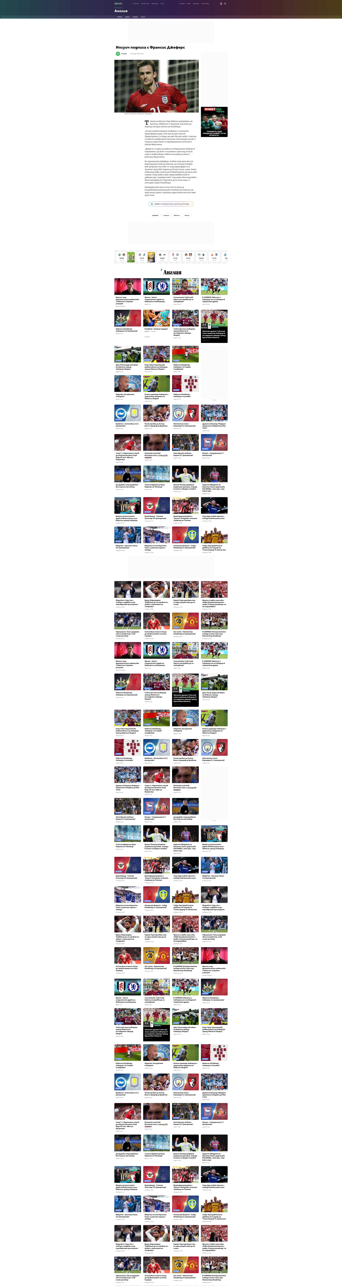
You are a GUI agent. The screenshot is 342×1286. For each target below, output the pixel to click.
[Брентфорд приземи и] (185, 505)
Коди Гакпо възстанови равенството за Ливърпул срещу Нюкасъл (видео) (156, 367)
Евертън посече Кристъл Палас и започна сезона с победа (155, 548)
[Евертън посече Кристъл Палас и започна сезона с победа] (156, 535)
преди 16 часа (119, 462)
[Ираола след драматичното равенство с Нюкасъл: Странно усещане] (127, 286)
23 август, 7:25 (120, 523)
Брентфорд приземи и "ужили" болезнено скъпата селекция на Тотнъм (185, 518)
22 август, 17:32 (206, 609)
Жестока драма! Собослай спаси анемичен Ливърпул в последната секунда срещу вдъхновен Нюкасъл (214, 334)
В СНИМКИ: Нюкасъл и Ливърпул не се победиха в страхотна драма (213, 299)
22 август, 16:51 (177, 636)
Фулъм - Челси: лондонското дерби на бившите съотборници (155, 299)
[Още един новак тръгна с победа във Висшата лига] (214, 505)
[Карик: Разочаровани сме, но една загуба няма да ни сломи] (185, 589)
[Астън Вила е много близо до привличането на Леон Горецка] (156, 621)
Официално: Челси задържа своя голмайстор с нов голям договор (127, 634)
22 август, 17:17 (120, 638)
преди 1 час (148, 304)
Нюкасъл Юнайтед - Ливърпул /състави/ (182, 395)
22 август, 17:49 (177, 607)
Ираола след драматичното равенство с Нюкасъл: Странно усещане (127, 300)
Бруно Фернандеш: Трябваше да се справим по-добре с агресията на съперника (156, 603)
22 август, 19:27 (120, 550)
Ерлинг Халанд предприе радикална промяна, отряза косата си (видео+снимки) (185, 487)
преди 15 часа (148, 401)
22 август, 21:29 (177, 523)
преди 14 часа (177, 371)
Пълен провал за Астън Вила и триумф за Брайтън (156, 425)
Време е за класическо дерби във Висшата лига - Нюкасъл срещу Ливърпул (127, 518)
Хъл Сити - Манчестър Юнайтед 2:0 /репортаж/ (184, 633)
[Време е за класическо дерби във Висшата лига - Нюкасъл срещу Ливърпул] (127, 505)
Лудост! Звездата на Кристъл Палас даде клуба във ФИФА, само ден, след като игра (213, 488)
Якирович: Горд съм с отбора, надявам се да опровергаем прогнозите (127, 602)
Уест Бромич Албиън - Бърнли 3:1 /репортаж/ (183, 454)
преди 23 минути (120, 306)
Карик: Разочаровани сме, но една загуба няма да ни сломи (184, 602)
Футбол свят (118, 7)
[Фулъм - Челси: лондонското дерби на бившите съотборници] (156, 286)
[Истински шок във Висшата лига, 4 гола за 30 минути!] (156, 442)
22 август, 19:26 (149, 552)
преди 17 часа (177, 458)
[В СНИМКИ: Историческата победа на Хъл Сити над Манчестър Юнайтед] (214, 621)
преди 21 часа (206, 493)
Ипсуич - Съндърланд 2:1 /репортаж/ (213, 454)
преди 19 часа (177, 491)
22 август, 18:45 (120, 607)
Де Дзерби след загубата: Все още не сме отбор (127, 486)
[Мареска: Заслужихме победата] (127, 383)
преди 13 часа (177, 337)
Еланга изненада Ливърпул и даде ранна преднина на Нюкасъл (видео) (156, 396)
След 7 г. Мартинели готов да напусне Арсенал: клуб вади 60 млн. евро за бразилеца (127, 456)
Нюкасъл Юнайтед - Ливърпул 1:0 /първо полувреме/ (182, 367)
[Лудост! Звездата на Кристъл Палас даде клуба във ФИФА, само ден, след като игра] (214, 474)
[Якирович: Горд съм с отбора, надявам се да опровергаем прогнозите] (127, 589)
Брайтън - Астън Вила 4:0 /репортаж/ (127, 425)
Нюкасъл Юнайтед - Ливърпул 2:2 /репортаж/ (127, 330)
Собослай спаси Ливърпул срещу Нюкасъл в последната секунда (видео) (184, 332)
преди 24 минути (120, 670)
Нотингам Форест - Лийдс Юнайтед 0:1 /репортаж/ (184, 547)
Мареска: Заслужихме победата (125, 395)
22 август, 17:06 (149, 638)
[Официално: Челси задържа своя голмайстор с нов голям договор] (127, 621)
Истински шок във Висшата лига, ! (156, 455)
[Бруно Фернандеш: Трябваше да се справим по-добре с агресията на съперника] (156, 589)
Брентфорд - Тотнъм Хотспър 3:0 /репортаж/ (155, 517)
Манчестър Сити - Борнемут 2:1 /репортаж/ (184, 425)
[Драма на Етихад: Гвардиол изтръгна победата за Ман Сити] (214, 413)
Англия (121, 11)
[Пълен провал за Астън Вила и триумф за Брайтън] (156, 413)
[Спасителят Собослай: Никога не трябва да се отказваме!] (185, 286)
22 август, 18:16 (149, 609)
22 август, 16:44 (206, 638)
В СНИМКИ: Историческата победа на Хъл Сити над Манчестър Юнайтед (214, 634)
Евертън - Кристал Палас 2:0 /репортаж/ (127, 547)
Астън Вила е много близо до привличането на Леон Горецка (156, 634)
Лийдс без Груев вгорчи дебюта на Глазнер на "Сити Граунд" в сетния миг (214, 548)
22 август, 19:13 (177, 550)
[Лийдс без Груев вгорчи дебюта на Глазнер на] (214, 535)
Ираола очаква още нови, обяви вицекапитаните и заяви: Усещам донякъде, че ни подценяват (214, 603)
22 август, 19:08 (206, 552)
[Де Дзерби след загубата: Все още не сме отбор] (127, 474)
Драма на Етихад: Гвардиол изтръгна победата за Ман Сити (214, 426)
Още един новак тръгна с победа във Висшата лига (213, 517)
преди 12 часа (177, 304)
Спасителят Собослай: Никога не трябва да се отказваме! (183, 299)
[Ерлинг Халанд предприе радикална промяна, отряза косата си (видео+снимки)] (185, 474)
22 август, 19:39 (206, 521)
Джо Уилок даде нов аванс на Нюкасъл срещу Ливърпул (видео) (127, 367)
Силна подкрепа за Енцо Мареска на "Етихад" (155, 486)
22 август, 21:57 (149, 521)
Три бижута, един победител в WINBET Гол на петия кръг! (214, 133)
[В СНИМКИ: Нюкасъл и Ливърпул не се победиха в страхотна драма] (214, 286)
